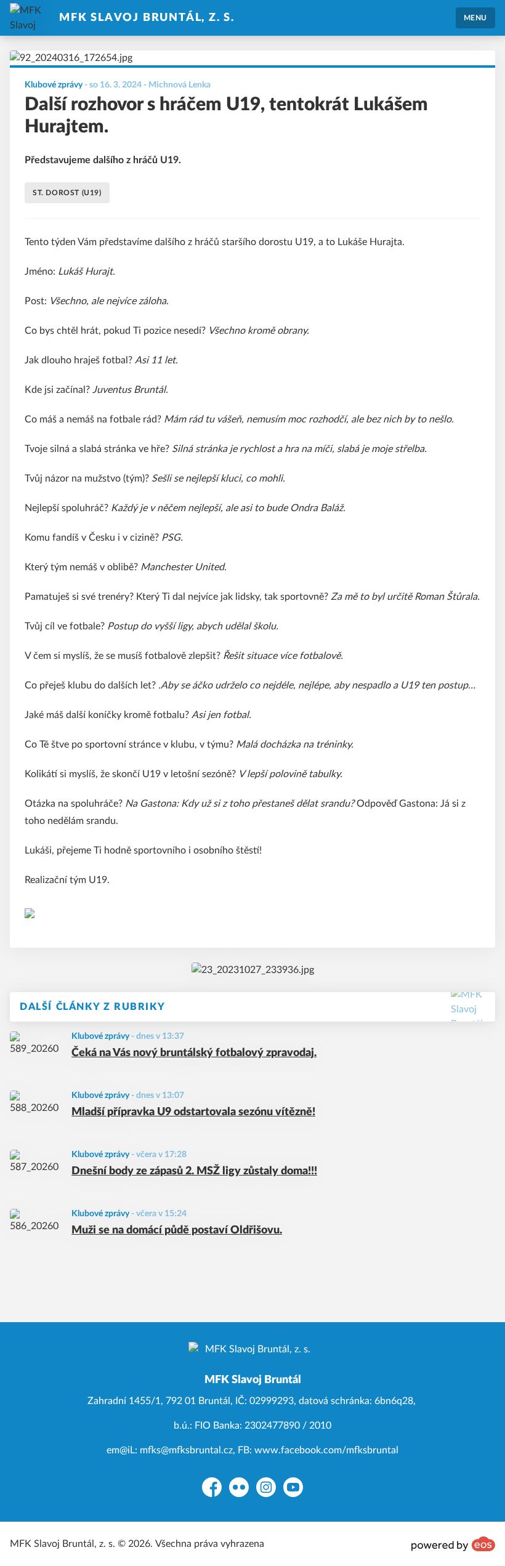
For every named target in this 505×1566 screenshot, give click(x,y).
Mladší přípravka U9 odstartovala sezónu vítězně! (193, 1112)
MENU (475, 18)
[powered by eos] (453, 1543)
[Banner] (253, 970)
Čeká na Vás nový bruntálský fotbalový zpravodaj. (194, 1053)
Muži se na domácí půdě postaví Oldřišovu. (176, 1230)
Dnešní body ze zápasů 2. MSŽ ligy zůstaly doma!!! (194, 1171)
